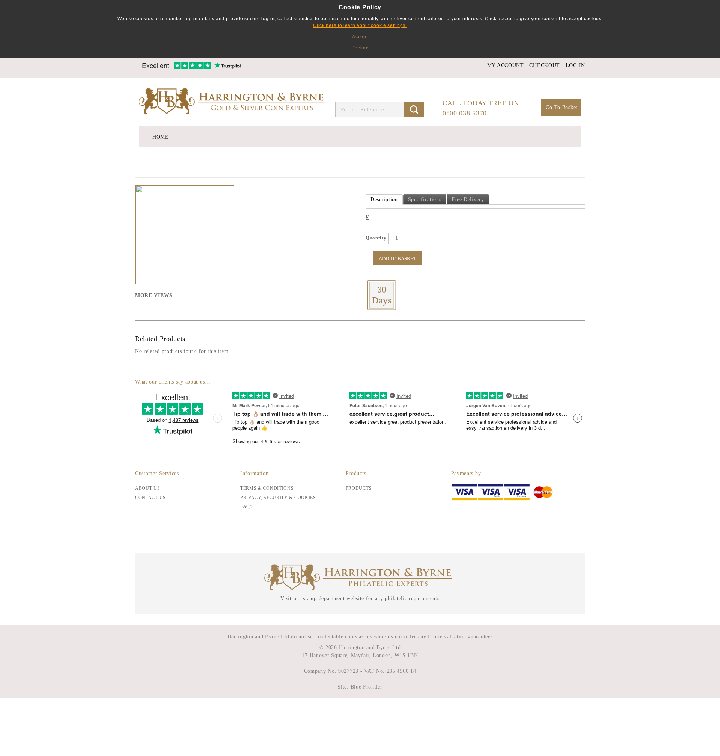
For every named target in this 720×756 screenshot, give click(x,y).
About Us (147, 488)
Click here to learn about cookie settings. (359, 25)
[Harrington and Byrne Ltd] (232, 102)
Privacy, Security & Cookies (278, 497)
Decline (360, 48)
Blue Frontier (365, 687)
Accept (360, 36)
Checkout (544, 65)
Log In (575, 65)
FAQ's (247, 506)
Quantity (376, 238)
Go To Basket (562, 107)
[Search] (414, 109)
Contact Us (150, 497)
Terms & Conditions (267, 488)
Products (359, 488)
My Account (505, 65)
